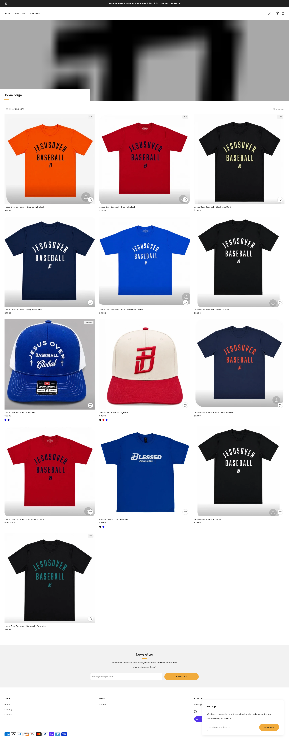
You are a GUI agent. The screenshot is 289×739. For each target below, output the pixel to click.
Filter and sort (16, 109)
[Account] (269, 13)
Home (7, 13)
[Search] (282, 13)
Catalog (20, 13)
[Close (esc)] (279, 704)
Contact (35, 13)
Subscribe (269, 727)
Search (102, 704)
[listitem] (144, 3)
